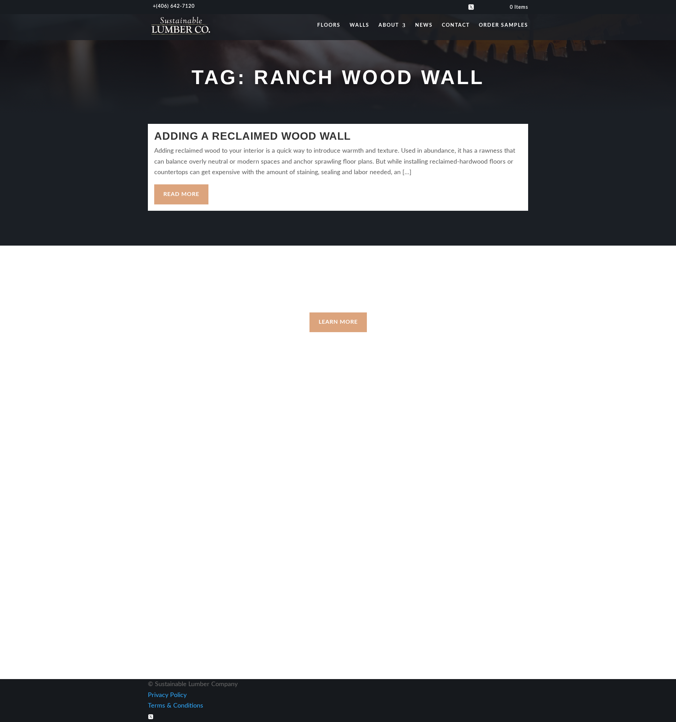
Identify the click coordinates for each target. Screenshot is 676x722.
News (424, 25)
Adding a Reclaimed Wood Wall (252, 136)
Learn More (338, 322)
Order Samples (503, 25)
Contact (456, 25)
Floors (328, 25)
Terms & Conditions (175, 706)
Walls (359, 25)
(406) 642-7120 (175, 6)
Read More (181, 194)
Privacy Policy (167, 695)
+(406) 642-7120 (429, 445)
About (388, 25)
